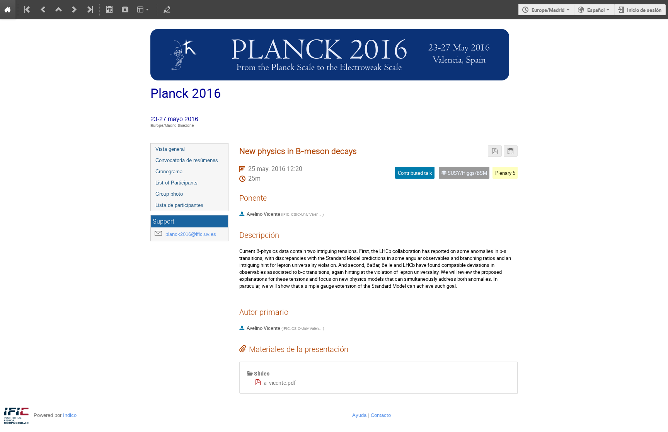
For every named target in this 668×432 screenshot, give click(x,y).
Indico (70, 415)
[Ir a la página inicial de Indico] (7, 9)
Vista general (170, 149)
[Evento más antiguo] (43, 9)
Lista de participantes (179, 205)
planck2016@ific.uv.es (190, 234)
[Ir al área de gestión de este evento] (167, 9)
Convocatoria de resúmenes (186, 160)
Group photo (169, 194)
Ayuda (359, 415)
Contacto (381, 415)
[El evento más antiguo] (28, 9)
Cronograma (168, 171)
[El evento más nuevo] (89, 9)
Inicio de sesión (644, 10)
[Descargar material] (125, 9)
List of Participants (176, 183)
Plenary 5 (505, 172)
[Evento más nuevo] (74, 9)
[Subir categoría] (58, 9)
